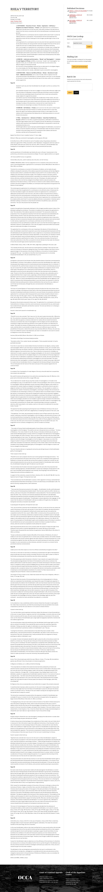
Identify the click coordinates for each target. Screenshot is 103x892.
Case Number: (69, 46)
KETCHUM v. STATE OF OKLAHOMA (75, 21)
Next (20, 21)
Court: (68, 42)
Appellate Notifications (80, 66)
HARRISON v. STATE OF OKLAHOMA (75, 15)
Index (12, 21)
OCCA (25, 877)
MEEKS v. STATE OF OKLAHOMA (78, 11)
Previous (16, 21)
